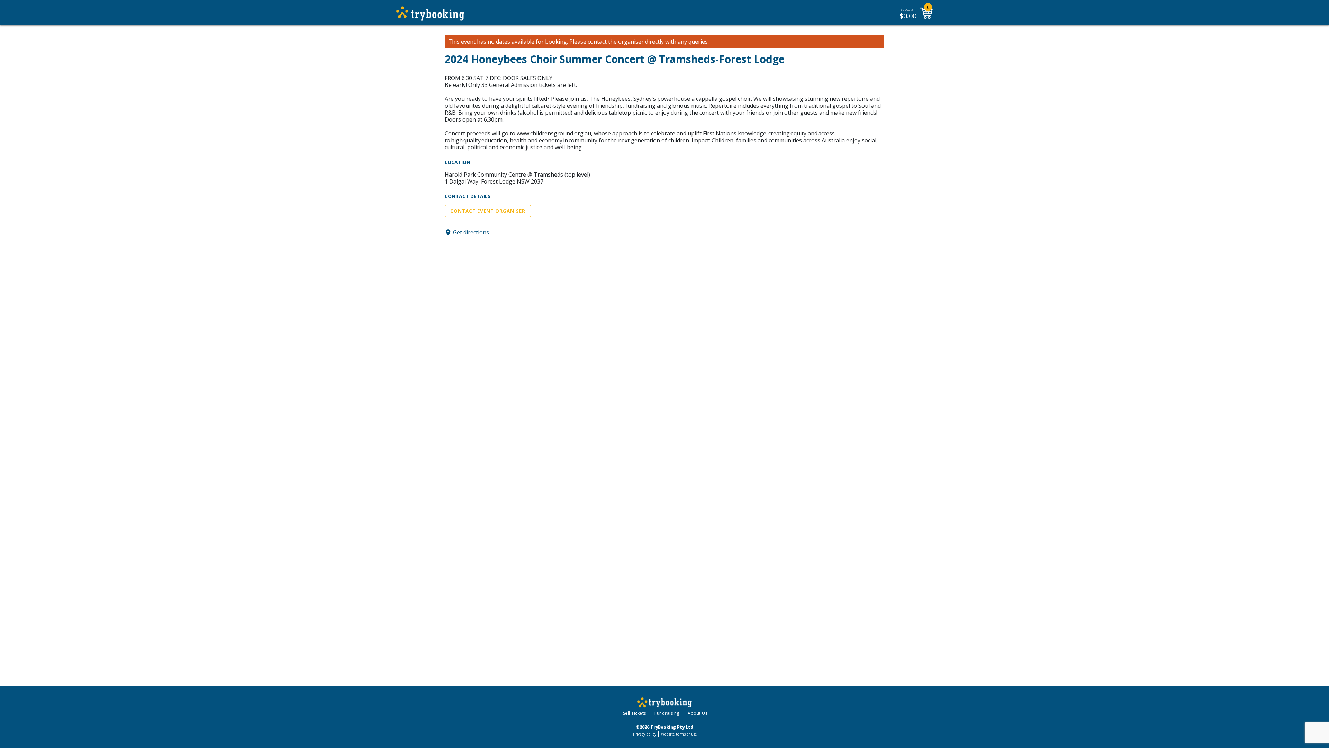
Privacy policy (644, 734)
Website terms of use (679, 734)
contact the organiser (616, 41)
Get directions (471, 232)
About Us (697, 713)
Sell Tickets (634, 713)
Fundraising (666, 713)
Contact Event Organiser (487, 211)
